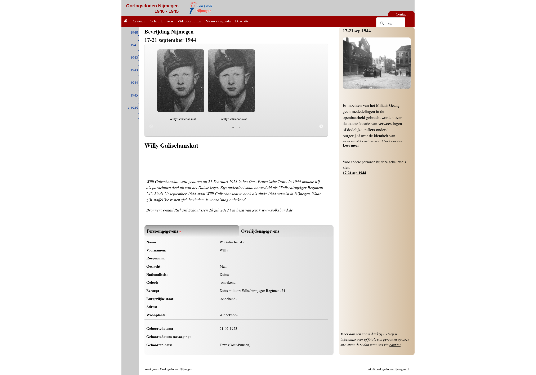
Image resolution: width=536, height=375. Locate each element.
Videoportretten (189, 20)
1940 (134, 32)
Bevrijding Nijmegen (169, 31)
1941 (134, 44)
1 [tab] (233, 127)
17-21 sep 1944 (357, 30)
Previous (151, 126)
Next (321, 126)
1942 (134, 57)
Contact (401, 14)
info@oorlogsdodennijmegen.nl (388, 369)
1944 (134, 82)
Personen (138, 20)
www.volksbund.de (277, 210)
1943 (134, 69)
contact (395, 344)
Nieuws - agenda (218, 20)
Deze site (242, 20)
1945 (134, 95)
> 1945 (133, 107)
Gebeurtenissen (161, 20)
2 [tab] (239, 127)
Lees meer (351, 145)
